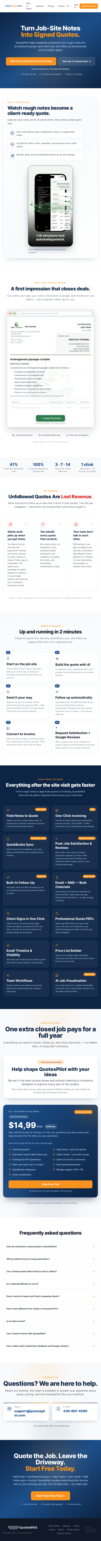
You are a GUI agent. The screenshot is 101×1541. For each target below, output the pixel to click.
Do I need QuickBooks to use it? (50, 1283)
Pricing (51, 6)
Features (40, 6)
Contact (61, 6)
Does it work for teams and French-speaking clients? (50, 1296)
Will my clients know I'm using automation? (50, 1259)
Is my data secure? (50, 1321)
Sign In (76, 6)
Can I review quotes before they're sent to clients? (50, 1271)
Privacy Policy (73, 1529)
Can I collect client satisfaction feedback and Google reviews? (50, 1346)
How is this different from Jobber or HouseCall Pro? (50, 1308)
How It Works (29, 6)
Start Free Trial (88, 6)
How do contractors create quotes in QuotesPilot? (50, 1246)
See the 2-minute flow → (77, 61)
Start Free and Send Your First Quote (31, 61)
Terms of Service (64, 1533)
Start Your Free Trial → (50, 1495)
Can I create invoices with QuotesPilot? (50, 1333)
